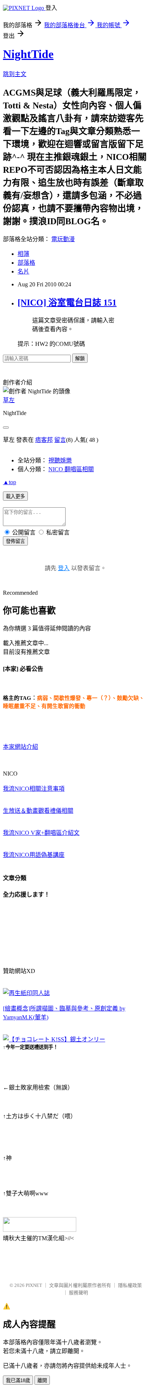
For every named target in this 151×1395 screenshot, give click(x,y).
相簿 (23, 254)
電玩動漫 (63, 239)
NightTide (28, 54)
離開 (42, 1380)
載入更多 (15, 496)
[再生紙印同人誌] (26, 993)
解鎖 (80, 358)
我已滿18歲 (18, 1380)
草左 (9, 400)
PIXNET (34, 1285)
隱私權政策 (130, 1285)
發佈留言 (15, 541)
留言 (60, 440)
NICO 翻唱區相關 (71, 469)
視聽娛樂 (60, 460)
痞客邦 (44, 440)
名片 (23, 271)
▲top (9, 482)
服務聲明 (78, 1292)
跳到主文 (14, 74)
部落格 (26, 263)
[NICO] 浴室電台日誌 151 (67, 302)
